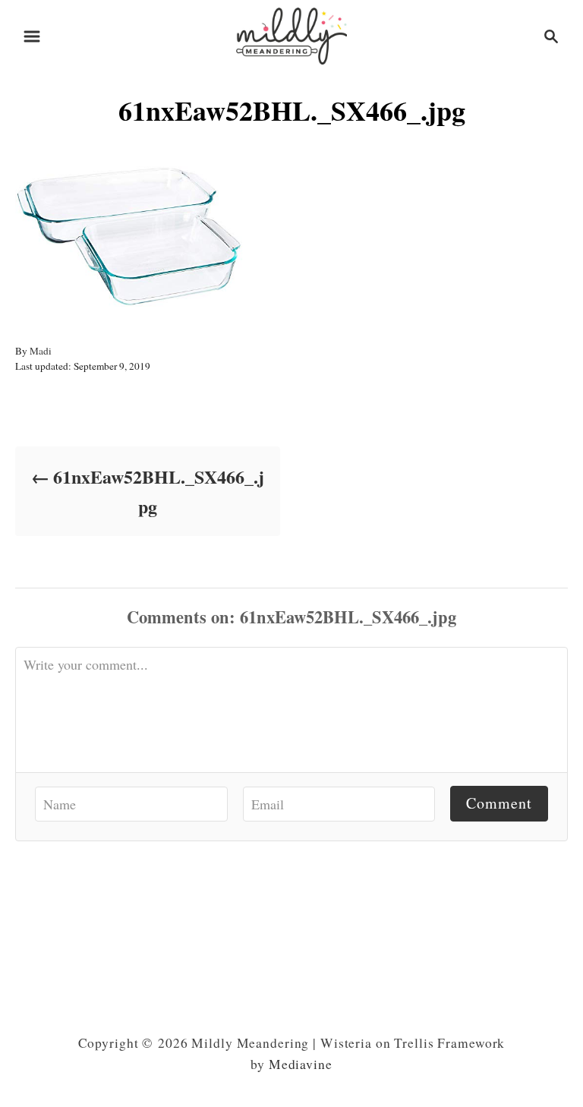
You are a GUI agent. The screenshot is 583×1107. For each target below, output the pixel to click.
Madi (41, 351)
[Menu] (32, 36)
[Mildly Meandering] (291, 34)
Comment (499, 803)
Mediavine (300, 1064)
